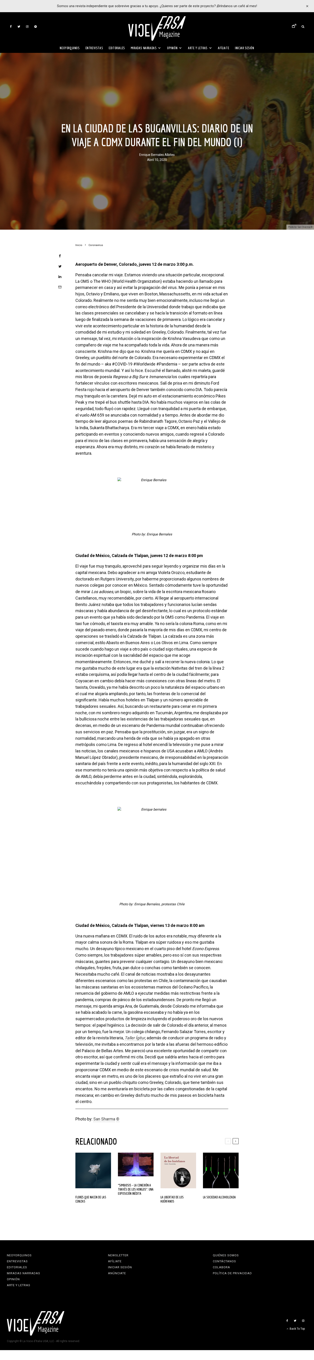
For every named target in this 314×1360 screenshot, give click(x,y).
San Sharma (104, 1119)
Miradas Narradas (144, 48)
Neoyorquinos (70, 48)
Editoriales (117, 48)
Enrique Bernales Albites (157, 155)
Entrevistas (94, 48)
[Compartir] (60, 256)
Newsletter (118, 1255)
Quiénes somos (226, 1255)
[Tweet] (60, 266)
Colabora (221, 1267)
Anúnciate (117, 1273)
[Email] (60, 287)
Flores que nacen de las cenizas (90, 1199)
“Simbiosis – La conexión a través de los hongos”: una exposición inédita (136, 1189)
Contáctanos (224, 1261)
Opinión (172, 48)
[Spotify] (35, 26)
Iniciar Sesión (244, 48)
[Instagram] (27, 26)
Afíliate (223, 48)
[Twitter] (19, 26)
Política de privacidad (232, 1273)
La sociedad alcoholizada (219, 1197)
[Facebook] (11, 26)
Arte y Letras (198, 48)
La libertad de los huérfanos (172, 1199)
